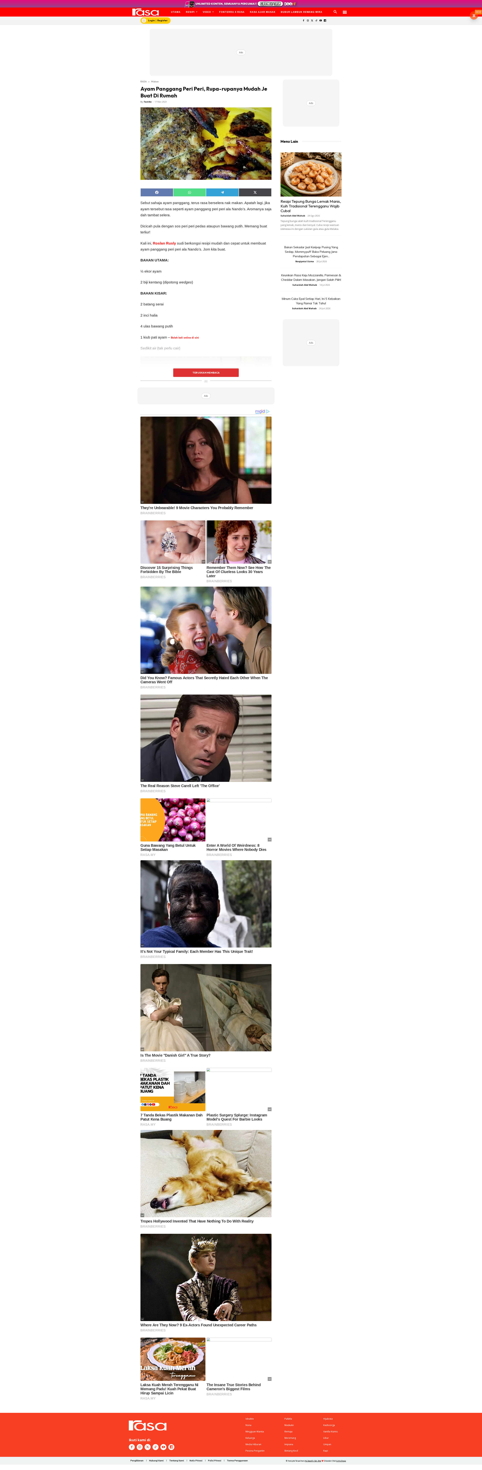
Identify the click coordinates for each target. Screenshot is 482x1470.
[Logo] (145, 12)
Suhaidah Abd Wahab (293, 215)
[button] (335, 12)
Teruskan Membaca (206, 372)
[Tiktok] (316, 21)
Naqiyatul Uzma (304, 261)
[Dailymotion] (325, 21)
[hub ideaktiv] (345, 10)
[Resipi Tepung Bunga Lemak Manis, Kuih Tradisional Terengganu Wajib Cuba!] (311, 174)
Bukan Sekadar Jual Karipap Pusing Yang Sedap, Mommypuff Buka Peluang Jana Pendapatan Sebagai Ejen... (311, 251)
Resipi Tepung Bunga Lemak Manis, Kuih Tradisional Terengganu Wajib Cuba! (311, 206)
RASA (143, 81)
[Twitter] (312, 21)
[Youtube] (321, 21)
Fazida (148, 101)
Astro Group (341, 1461)
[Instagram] (308, 21)
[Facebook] (303, 21)
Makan (155, 81)
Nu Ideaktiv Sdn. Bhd (313, 1461)
